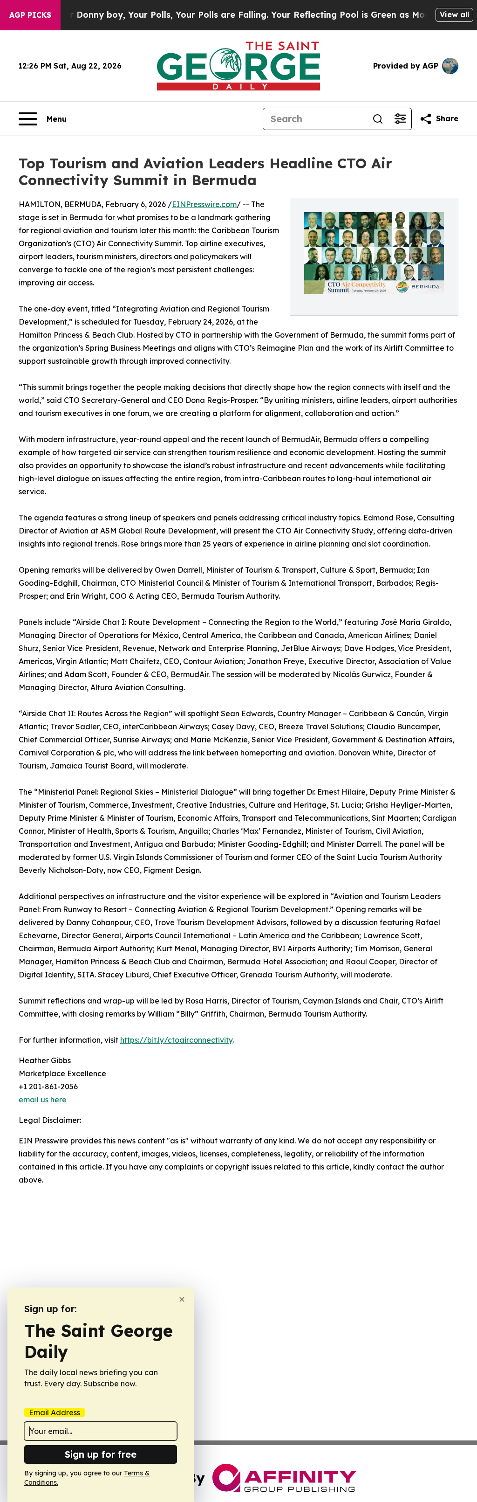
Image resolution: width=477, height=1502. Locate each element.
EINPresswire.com (204, 204)
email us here (43, 1099)
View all (454, 14)
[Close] (181, 1299)
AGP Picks (30, 15)
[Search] (378, 119)
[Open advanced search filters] (400, 119)
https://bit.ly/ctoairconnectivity (176, 1040)
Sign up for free (100, 1454)
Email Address (54, 1412)
